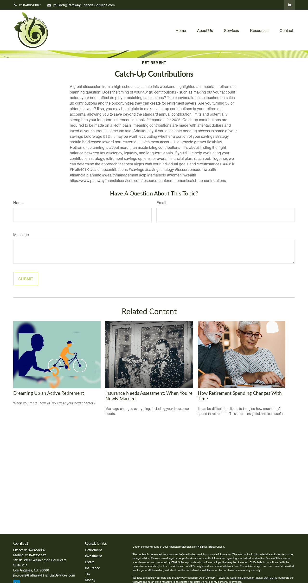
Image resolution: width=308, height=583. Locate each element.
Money (90, 579)
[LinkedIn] (289, 5)
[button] (181, 30)
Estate (90, 561)
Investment (93, 555)
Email (161, 202)
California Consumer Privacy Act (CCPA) (254, 577)
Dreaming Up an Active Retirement (48, 393)
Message (21, 234)
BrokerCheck (216, 546)
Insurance (92, 567)
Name (18, 202)
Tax (87, 573)
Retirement (93, 549)
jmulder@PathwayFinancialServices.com (84, 4)
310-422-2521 (36, 554)
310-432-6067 (30, 4)
